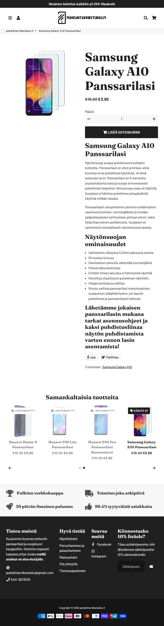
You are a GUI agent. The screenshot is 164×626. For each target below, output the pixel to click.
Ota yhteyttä (68, 564)
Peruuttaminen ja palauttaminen (71, 548)
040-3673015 (20, 579)
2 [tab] (84, 468)
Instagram (98, 556)
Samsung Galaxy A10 (117, 367)
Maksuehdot (68, 557)
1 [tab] (80, 468)
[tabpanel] (23, 430)
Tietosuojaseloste (72, 571)
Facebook (103, 544)
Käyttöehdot (68, 539)
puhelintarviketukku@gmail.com (29, 573)
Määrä (89, 112)
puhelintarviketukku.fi (19, 30)
